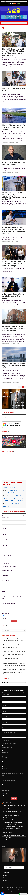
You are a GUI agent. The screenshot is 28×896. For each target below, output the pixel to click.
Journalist (4, 609)
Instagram (6, 506)
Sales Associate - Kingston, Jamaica (11, 644)
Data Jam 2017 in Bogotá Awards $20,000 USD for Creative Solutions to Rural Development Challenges (14, 263)
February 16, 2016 (9, 343)
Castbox (12, 500)
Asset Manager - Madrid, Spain (10, 647)
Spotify (5, 498)
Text (5, 618)
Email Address (5, 517)
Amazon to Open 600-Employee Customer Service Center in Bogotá (13, 163)
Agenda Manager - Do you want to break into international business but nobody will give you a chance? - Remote (14, 640)
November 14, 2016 (9, 306)
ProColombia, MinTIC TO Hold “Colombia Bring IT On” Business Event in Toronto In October (13, 365)
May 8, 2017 (8, 273)
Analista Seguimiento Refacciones (11, 661)
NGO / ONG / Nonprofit (7, 580)
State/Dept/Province (7, 558)
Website (5, 487)
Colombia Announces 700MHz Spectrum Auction (13, 89)
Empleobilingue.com (8, 803)
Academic (4, 591)
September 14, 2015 (9, 382)
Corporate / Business (7, 570)
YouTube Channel (12, 490)
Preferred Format (6, 613)
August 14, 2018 (9, 172)
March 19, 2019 (9, 142)
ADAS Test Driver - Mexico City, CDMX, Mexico (14, 669)
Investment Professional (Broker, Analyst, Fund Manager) (12, 597)
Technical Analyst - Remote (9, 820)
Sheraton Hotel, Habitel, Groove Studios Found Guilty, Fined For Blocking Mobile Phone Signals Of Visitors (13, 328)
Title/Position (5, 539)
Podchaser (20, 500)
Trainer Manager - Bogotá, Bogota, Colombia (13, 835)
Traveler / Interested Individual (9, 603)
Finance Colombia (16, 887)
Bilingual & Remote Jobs (9, 635)
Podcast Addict (13, 498)
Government (5, 575)
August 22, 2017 (9, 241)
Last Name (4, 545)
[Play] (3, 447)
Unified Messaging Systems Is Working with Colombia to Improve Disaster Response (13, 296)
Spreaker (21, 498)
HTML (6, 615)
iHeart (22, 496)
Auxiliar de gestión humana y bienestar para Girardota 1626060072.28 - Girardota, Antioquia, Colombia (14, 828)
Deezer (6, 500)
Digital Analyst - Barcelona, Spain (10, 658)
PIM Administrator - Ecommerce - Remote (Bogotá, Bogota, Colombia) (12, 823)
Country (4, 528)
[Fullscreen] (24, 447)
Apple (10, 496)
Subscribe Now (6, 872)
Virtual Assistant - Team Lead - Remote (12, 842)
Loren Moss (15, 68)
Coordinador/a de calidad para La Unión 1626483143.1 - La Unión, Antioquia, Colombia (14, 650)
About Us (5, 880)
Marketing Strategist (7, 832)
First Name (4, 534)
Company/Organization (7, 523)
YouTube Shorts (12, 492)
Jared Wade (16, 172)
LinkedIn (17, 503)
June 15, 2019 (8, 68)
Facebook (10, 503)
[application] (14, 441)
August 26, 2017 (9, 207)
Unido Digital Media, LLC (14, 5)
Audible (16, 496)
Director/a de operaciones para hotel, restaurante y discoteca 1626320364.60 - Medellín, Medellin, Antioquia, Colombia (14, 665)
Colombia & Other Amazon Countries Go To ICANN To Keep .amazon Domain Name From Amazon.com (13, 127)
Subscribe (12, 487)
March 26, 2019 (9, 105)
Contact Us (5, 875)
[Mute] (22, 447)
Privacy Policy (6, 878)
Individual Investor (6, 586)
